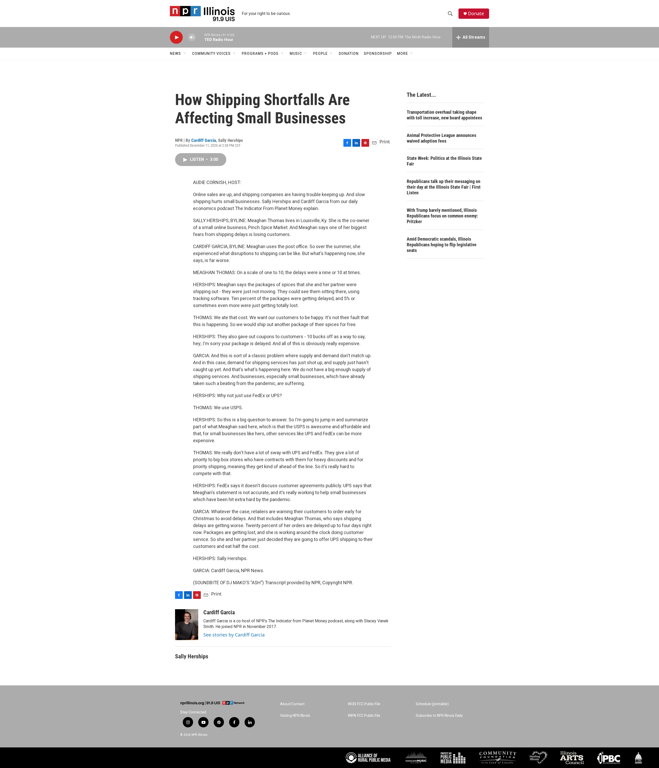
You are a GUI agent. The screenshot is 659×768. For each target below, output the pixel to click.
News (175, 53)
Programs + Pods (260, 53)
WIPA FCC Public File (364, 716)
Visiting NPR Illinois (295, 716)
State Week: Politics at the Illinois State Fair (444, 161)
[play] (176, 37)
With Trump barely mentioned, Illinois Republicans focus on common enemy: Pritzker (442, 215)
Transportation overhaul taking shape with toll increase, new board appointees (444, 114)
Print (384, 141)
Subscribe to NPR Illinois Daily (439, 716)
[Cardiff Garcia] (186, 624)
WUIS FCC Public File (364, 704)
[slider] (200, 37)
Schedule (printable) (432, 704)
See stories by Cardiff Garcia (234, 635)
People (320, 53)
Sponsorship (378, 53)
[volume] (191, 37)
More (402, 53)
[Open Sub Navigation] (185, 53)
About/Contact (292, 704)
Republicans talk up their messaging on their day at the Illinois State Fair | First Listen (444, 187)
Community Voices (211, 53)
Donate (476, 13)
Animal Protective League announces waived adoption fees (441, 138)
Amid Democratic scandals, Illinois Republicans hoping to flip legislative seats (441, 244)
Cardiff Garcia (203, 140)
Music (296, 53)
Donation (349, 53)
